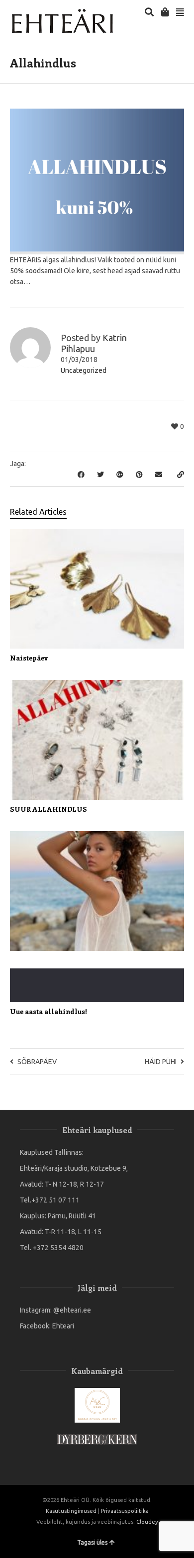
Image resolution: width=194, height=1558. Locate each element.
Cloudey (147, 1522)
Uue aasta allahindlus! (48, 1011)
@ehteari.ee (72, 1310)
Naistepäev (29, 657)
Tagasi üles (92, 1542)
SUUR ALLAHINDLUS (48, 809)
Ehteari (63, 1326)
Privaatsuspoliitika (125, 1511)
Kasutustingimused (71, 1511)
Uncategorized (83, 370)
